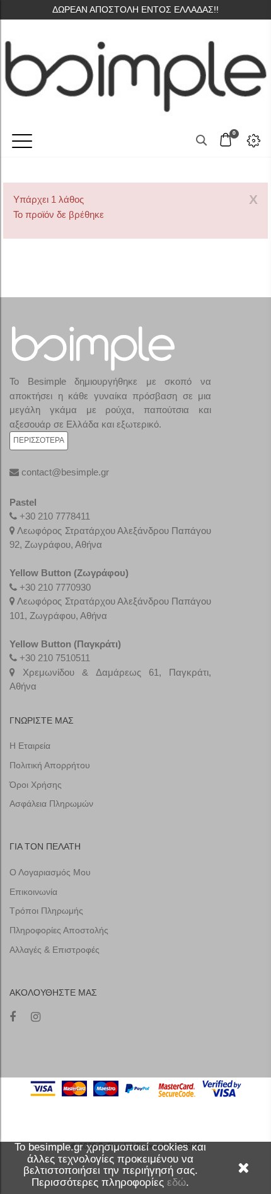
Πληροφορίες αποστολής (58, 930)
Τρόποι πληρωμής (46, 911)
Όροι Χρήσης (35, 785)
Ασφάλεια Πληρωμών (51, 804)
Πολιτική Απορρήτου (49, 765)
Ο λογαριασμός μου (50, 872)
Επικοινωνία (33, 892)
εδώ (176, 1182)
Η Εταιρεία (29, 746)
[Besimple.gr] (135, 70)
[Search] (201, 140)
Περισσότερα (38, 440)
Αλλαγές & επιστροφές (54, 950)
